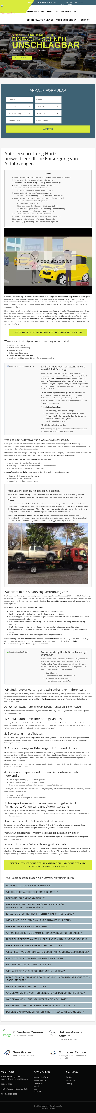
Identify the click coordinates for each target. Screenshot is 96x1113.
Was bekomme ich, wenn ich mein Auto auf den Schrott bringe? (45, 993)
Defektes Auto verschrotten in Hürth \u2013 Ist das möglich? (45, 1012)
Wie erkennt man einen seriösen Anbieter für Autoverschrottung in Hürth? (35, 906)
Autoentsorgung (24, 495)
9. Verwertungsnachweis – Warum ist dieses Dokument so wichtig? (36, 216)
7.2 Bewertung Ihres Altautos (27, 203)
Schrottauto (36, 764)
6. (13, 193)
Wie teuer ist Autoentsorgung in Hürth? (32, 892)
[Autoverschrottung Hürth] (3, 2)
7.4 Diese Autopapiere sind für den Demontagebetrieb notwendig (41, 209)
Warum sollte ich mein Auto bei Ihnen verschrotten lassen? (44, 933)
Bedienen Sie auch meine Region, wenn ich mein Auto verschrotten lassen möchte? (48, 978)
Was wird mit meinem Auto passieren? (29, 965)
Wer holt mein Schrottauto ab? (26, 987)
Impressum (70, 1080)
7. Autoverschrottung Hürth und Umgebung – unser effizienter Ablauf (38, 198)
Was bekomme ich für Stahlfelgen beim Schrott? (37, 999)
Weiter (48, 129)
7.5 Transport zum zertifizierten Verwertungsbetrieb (36, 211)
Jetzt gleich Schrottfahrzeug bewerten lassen (48, 332)
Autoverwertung (30, 185)
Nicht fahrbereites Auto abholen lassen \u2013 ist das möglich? (46, 939)
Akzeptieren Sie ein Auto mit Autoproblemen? (34, 958)
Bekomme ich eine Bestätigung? (26, 898)
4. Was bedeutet (18, 185)
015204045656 (6, 1084)
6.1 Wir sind (21, 196)
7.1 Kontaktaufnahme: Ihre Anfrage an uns (32, 201)
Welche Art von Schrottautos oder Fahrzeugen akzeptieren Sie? (48, 952)
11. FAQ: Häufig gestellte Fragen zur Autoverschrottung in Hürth (36, 222)
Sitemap (69, 1084)
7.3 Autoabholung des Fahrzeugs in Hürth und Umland (37, 206)
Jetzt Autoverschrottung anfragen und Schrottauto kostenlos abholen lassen (48, 865)
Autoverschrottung (38, 1077)
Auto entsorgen (37, 1090)
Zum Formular (20, 58)
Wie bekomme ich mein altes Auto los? (29, 927)
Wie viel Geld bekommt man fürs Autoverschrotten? (39, 920)
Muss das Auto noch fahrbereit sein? (30, 886)
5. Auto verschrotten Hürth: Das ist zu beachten (29, 188)
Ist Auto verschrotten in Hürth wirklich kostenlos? (40, 914)
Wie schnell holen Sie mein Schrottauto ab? (34, 946)
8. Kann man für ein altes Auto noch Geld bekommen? (32, 214)
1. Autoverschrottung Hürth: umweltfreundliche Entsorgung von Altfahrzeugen (41, 177)
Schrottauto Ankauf (38, 1085)
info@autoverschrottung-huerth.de (14, 1089)
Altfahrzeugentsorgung (60, 694)
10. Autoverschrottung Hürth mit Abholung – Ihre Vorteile (33, 219)
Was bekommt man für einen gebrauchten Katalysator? (41, 1006)
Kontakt (69, 1077)
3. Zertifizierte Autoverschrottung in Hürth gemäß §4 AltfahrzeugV (36, 183)
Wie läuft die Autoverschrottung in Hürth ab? (36, 971)
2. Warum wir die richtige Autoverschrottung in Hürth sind (33, 180)
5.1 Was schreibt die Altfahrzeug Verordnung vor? (35, 190)
